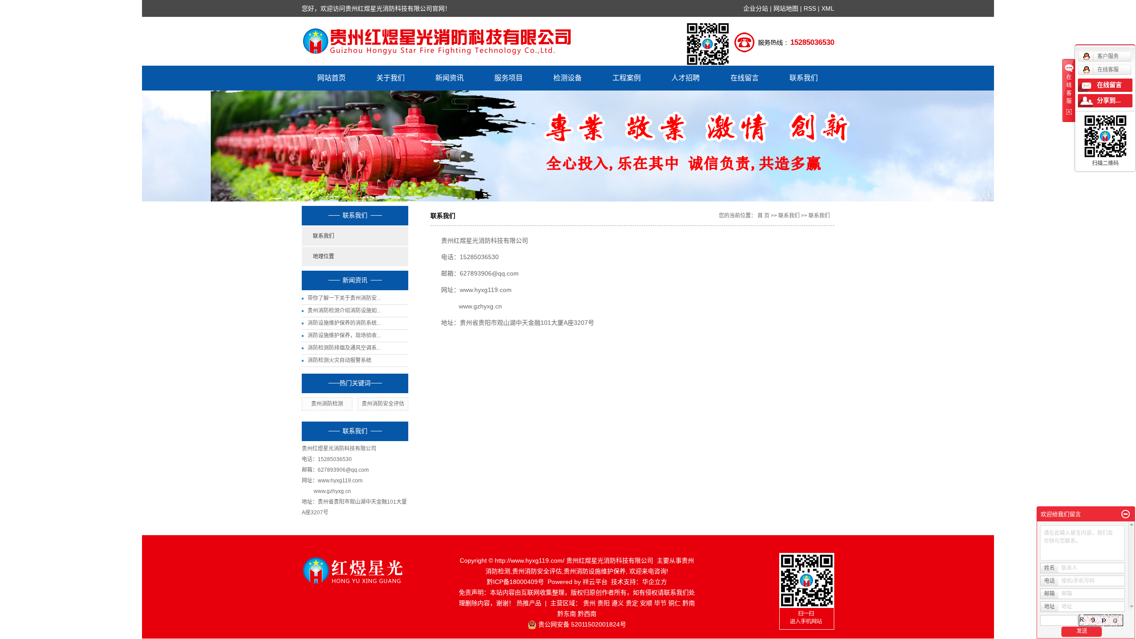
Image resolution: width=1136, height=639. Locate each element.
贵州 (589, 603)
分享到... (1109, 100)
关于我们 (390, 78)
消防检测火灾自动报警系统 (339, 360)
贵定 (632, 603)
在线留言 (744, 78)
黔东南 (566, 613)
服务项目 (508, 78)
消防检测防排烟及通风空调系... (344, 348)
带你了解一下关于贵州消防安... (344, 298)
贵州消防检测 (327, 404)
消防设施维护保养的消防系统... (344, 323)
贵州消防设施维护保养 (595, 571)
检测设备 (567, 78)
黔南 (688, 603)
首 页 (763, 216)
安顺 (646, 603)
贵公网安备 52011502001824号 (582, 624)
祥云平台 (595, 581)
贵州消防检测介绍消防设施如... (344, 311)
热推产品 (529, 603)
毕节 (660, 603)
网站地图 (786, 8)
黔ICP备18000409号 (515, 581)
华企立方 (654, 581)
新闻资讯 (449, 78)
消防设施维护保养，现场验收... (344, 335)
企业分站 (755, 8)
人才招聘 (685, 78)
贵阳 (603, 603)
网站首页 (331, 78)
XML (827, 8)
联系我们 (803, 78)
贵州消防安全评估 (383, 404)
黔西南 (587, 613)
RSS (810, 8)
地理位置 (323, 256)
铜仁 (674, 603)
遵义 (617, 603)
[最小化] (1125, 514)
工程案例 (626, 78)
